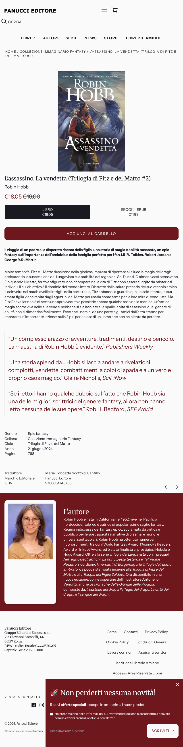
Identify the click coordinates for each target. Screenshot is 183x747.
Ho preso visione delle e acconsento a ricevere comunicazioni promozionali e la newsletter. (112, 716)
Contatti (131, 632)
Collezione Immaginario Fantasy (53, 52)
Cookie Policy (117, 642)
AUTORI (51, 38)
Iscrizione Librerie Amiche (137, 663)
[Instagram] (42, 705)
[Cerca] (4, 22)
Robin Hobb (16, 187)
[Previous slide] (165, 487)
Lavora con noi (119, 652)
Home (10, 52)
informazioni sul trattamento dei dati (111, 714)
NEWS (91, 38)
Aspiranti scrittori (152, 652)
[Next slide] (177, 487)
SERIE (71, 38)
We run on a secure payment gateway (23, 731)
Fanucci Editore (17, 628)
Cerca (112, 632)
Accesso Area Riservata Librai (137, 673)
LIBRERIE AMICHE (144, 38)
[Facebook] (33, 705)
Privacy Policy (156, 632)
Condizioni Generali (152, 642)
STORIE (111, 38)
